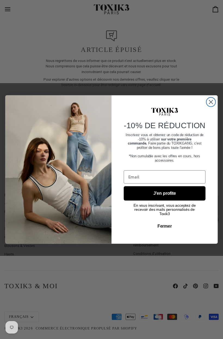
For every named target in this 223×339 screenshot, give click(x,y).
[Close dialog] (211, 102)
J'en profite (164, 193)
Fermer (164, 226)
